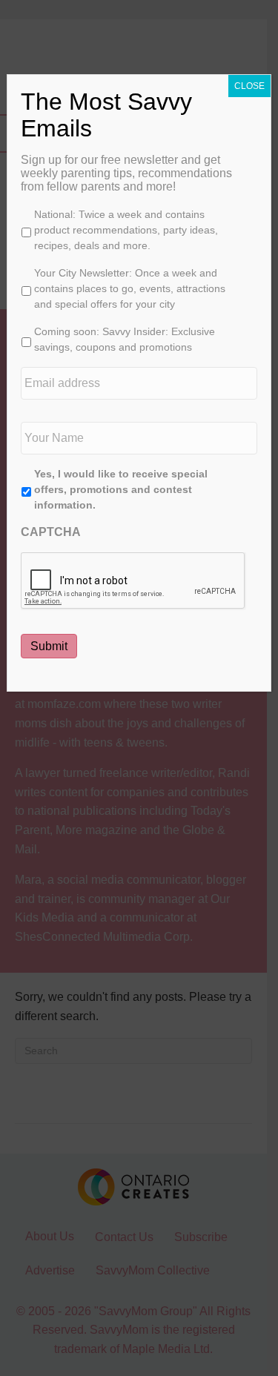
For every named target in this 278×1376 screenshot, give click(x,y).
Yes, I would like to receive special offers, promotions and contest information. (121, 489)
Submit (48, 646)
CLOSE (249, 86)
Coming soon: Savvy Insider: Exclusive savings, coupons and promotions (124, 339)
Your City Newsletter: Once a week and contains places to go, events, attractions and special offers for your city (129, 288)
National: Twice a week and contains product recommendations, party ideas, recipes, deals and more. (126, 229)
